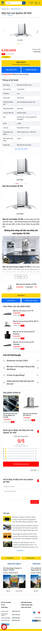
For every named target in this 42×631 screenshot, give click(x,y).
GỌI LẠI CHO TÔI (11, 70)
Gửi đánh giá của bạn (21, 464)
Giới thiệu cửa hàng (26, 602)
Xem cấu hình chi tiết (21, 149)
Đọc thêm (20, 277)
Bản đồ (8, 591)
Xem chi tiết (19, 591)
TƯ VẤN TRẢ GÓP (30, 70)
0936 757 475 (16, 611)
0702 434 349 (16, 618)
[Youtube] (39, 612)
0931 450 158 (16, 614)
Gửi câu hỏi (34, 502)
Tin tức (3, 605)
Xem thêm (20, 550)
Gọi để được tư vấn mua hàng (15, 74)
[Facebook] (34, 612)
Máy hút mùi (16, 9)
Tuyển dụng (4, 607)
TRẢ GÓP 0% (11, 300)
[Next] (37, 32)
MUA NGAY (21, 295)
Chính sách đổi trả (26, 607)
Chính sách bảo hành (27, 605)
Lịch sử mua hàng (6, 602)
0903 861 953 (16, 620)
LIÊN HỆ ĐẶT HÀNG (31, 300)
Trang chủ (5, 9)
